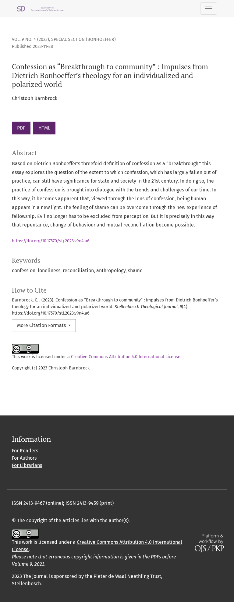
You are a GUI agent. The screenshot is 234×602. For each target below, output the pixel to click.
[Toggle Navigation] (208, 8)
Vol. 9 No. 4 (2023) (30, 39)
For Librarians (27, 465)
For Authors (24, 458)
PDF (21, 128)
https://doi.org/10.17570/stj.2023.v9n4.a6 (51, 241)
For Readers (25, 451)
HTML (44, 128)
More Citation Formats (42, 325)
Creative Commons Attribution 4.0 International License (125, 356)
